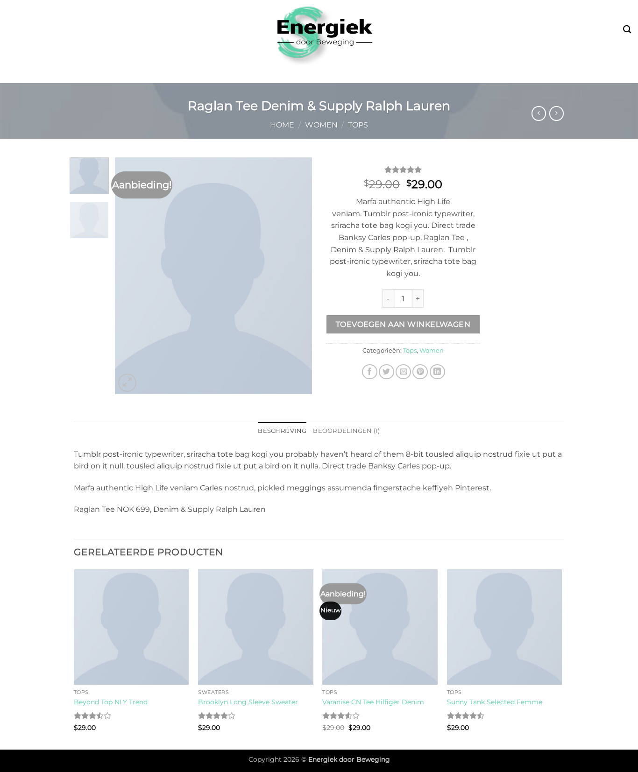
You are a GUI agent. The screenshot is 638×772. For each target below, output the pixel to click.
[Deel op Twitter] (386, 372)
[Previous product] (556, 113)
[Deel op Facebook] (369, 372)
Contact (523, 74)
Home (282, 124)
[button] (127, 383)
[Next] (296, 275)
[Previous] (130, 275)
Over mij (478, 74)
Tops (358, 124)
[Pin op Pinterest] (420, 372)
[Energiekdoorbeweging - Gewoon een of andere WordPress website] (319, 32)
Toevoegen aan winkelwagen (403, 324)
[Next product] (539, 113)
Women (321, 124)
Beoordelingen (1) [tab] (346, 430)
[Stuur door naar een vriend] (403, 372)
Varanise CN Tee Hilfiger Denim (373, 702)
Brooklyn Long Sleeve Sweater (248, 702)
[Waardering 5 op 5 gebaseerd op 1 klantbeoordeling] (403, 169)
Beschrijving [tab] (282, 430)
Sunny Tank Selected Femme (494, 702)
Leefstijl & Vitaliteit (267, 74)
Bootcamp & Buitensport (152, 74)
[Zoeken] (627, 29)
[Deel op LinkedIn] (437, 372)
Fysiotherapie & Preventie (385, 74)
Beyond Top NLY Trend (111, 702)
